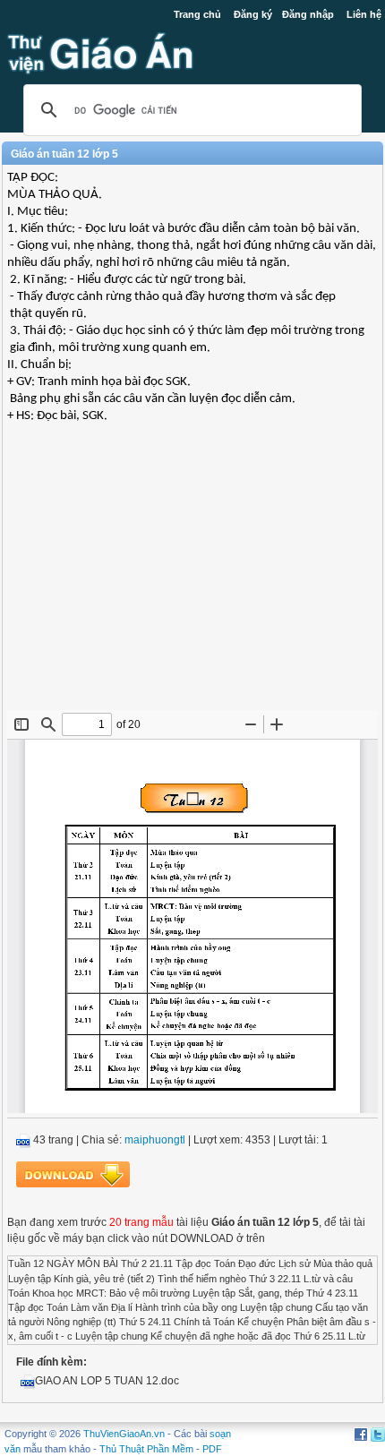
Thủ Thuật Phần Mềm (146, 1448)
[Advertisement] (192, 580)
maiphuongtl (154, 1140)
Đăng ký (253, 14)
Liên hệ (363, 14)
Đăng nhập (308, 14)
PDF (212, 1448)
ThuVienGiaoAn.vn (124, 1433)
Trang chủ (197, 14)
